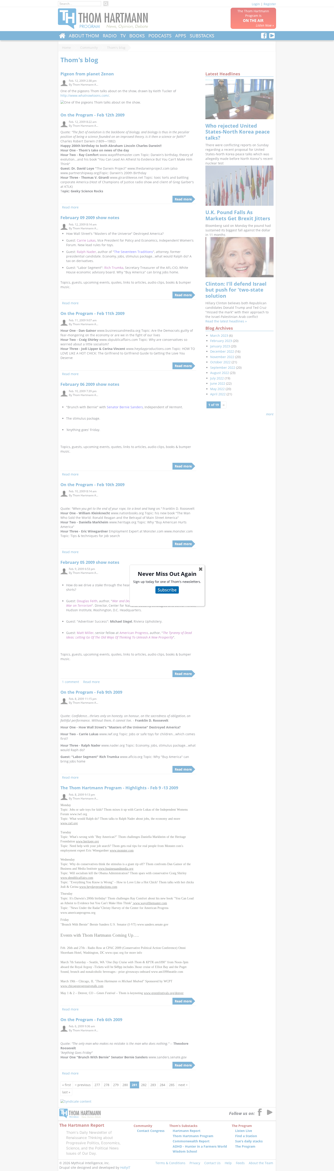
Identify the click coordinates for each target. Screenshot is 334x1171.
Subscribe (167, 589)
